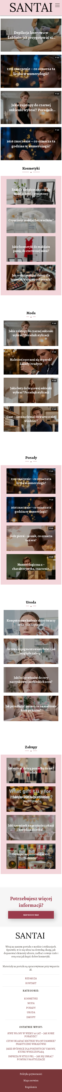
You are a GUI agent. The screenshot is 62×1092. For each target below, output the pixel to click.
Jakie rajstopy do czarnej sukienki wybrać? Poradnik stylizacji (31, 107)
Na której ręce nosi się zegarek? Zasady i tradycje (31, 362)
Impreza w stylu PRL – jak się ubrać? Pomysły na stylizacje (31, 1058)
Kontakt (30, 983)
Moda (31, 312)
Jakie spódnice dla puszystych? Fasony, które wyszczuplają (31, 1050)
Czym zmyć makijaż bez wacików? (31, 220)
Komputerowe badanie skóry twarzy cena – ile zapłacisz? (31, 623)
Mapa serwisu (30, 1080)
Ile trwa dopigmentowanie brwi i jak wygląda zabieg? (31, 651)
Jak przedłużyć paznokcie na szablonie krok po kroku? (31, 708)
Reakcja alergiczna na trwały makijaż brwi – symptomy (31, 192)
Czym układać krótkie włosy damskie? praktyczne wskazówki (31, 1042)
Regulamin (31, 1087)
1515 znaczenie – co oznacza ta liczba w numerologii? (31, 71)
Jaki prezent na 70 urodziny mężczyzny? (31, 799)
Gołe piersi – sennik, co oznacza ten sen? (31, 538)
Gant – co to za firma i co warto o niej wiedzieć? (30, 419)
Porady (31, 457)
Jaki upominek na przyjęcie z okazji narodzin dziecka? (31, 828)
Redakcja (31, 978)
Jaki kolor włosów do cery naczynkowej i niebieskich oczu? (31, 680)
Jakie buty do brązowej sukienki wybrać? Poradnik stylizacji (31, 390)
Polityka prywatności (31, 1074)
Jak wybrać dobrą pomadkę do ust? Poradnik (31, 770)
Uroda (31, 602)
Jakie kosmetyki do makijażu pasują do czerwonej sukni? (31, 249)
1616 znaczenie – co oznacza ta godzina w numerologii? (31, 144)
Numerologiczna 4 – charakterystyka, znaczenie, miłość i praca (31, 567)
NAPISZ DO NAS (31, 914)
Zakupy (31, 747)
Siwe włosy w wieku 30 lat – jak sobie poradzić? (30, 1035)
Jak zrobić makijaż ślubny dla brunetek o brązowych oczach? (31, 277)
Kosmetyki (31, 168)
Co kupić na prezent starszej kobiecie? (31, 856)
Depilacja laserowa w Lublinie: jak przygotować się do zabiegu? (31, 35)
